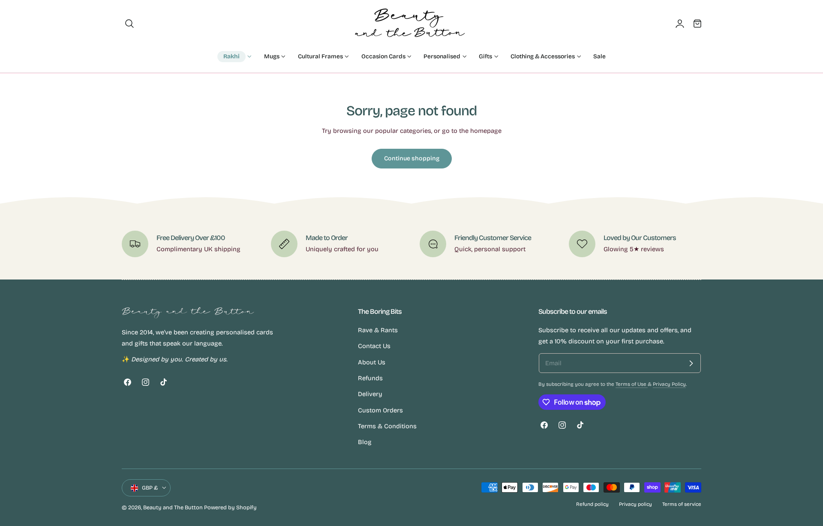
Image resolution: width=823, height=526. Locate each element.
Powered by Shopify (230, 507)
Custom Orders (380, 410)
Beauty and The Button (173, 507)
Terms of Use (632, 384)
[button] (129, 23)
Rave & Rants (378, 330)
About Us (371, 362)
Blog (365, 442)
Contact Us (374, 346)
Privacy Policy (669, 384)
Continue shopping (411, 158)
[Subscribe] (691, 363)
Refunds (370, 378)
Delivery (370, 394)
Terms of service (681, 504)
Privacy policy (635, 504)
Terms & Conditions (387, 426)
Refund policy (592, 504)
